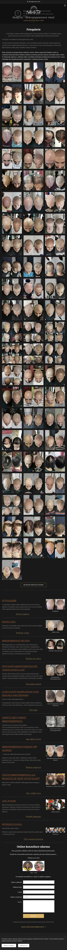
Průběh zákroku (33, 816)
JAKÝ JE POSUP (9, 801)
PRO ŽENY (25, 640)
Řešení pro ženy (33, 658)
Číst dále (33, 710)
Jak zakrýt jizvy (33, 739)
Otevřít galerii (22, 614)
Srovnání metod (33, 684)
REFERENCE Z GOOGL (11, 824)
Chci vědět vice (33, 793)
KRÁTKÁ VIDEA (9, 622)
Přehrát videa (22, 633)
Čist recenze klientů (33, 839)
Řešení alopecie (33, 767)
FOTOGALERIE (9, 600)
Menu (65, 5)
